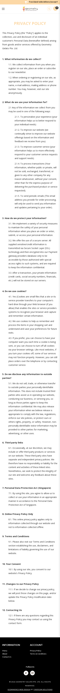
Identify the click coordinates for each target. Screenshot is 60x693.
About (4, 654)
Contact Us (6, 657)
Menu (4, 651)
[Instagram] (32, 673)
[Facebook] (26, 673)
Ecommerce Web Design (19, 689)
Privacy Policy (35, 651)
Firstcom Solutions (43, 689)
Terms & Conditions (38, 654)
